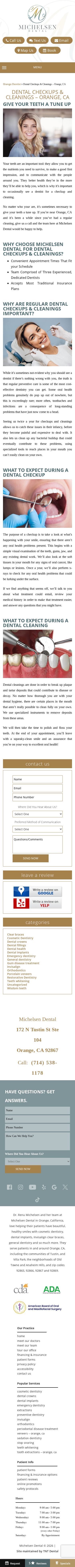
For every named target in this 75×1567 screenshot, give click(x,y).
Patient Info (25, 1462)
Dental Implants (27, 1401)
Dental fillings (16, 945)
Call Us (15, 40)
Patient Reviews (27, 1479)
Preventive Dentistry (30, 1415)
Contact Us (24, 1373)
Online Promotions (29, 1484)
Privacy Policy (26, 1364)
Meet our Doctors (28, 1341)
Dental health (16, 949)
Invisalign (13, 967)
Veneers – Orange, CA (31, 1433)
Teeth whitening (18, 981)
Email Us (63, 41)
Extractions (24, 1410)
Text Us (39, 40)
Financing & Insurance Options (37, 1474)
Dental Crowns (26, 1396)
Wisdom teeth (16, 988)
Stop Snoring (25, 1443)
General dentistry (19, 959)
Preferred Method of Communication (38, 822)
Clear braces (15, 934)
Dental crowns (17, 942)
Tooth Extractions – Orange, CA (37, 1452)
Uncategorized (17, 984)
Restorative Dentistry (22, 977)
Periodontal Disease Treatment (37, 1429)
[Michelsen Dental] (38, 18)
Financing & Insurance (32, 1355)
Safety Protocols (27, 1489)
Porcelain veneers (19, 974)
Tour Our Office (26, 1350)
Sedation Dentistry (29, 1438)
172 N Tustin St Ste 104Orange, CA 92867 (37, 1040)
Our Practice (25, 1328)
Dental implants (18, 952)
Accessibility (25, 1369)
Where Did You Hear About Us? (37, 807)
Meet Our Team (27, 1345)
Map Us (26, 50)
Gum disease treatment (23, 963)
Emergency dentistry (21, 956)
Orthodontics (16, 970)
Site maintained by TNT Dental (37, 1551)
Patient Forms (26, 1359)
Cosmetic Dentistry (20, 938)
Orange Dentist (12, 84)
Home (21, 1336)
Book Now (51, 51)
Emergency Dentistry (31, 1405)
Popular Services (28, 1383)
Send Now (30, 858)
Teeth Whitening (27, 1447)
